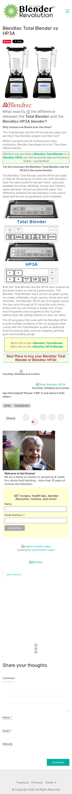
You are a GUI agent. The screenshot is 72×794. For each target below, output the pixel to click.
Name (8, 504)
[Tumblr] (60, 417)
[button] (67, 11)
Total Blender (22, 405)
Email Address (15, 515)
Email (7, 730)
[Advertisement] (29, 614)
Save (36, 420)
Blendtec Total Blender (48, 343)
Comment (9, 678)
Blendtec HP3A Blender (48, 346)
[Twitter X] (43, 417)
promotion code (43, 550)
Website (8, 744)
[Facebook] (25, 417)
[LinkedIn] (52, 417)
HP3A (7, 405)
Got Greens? (14, 574)
